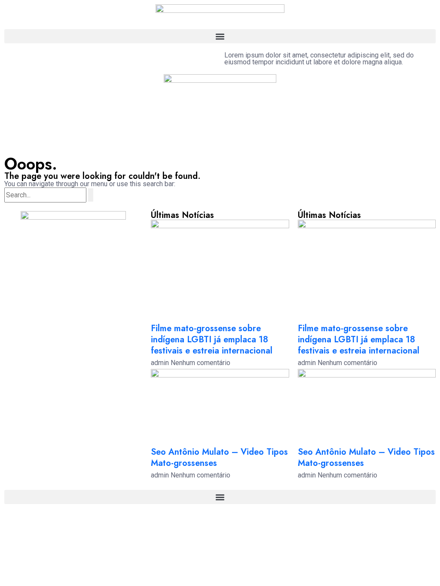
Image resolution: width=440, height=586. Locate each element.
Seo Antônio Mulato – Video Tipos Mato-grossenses (219, 457)
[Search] (90, 195)
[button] (220, 36)
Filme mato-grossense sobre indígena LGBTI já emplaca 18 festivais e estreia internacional (211, 339)
